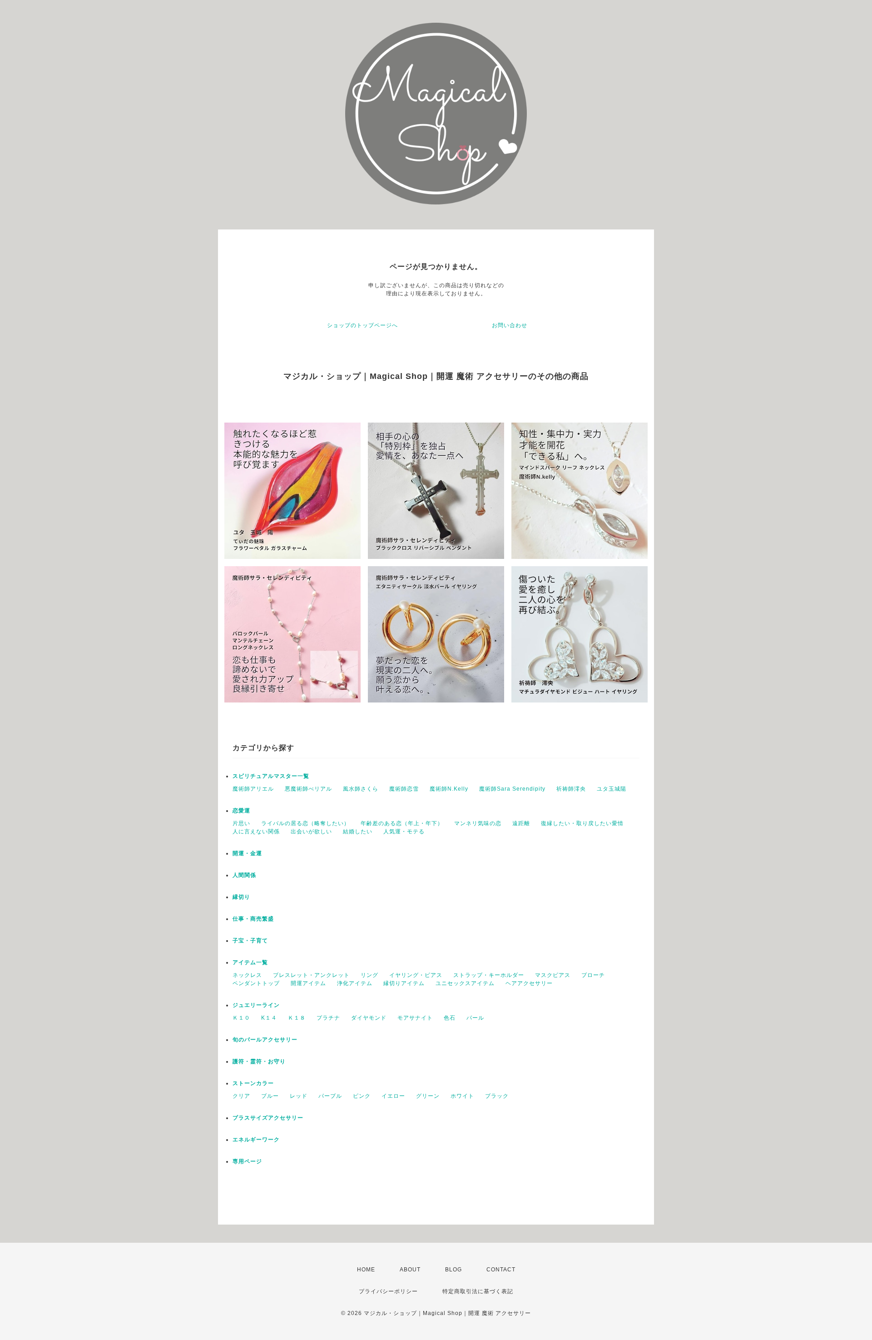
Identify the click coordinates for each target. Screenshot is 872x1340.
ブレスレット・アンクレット (311, 975)
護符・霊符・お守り (259, 1061)
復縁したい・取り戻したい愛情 (582, 823)
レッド (298, 1096)
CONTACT (500, 1269)
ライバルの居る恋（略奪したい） (305, 823)
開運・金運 (247, 853)
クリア (241, 1096)
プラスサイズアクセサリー (268, 1118)
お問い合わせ (509, 325)
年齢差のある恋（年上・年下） (402, 823)
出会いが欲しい (311, 831)
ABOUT (410, 1269)
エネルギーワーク (256, 1139)
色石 (450, 1018)
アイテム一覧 (250, 962)
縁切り (241, 897)
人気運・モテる (404, 831)
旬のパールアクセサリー (265, 1039)
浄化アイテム (354, 983)
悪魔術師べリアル (308, 789)
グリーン (428, 1096)
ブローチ (593, 975)
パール (475, 1018)
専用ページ (247, 1161)
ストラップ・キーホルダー (488, 975)
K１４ (269, 1018)
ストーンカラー (253, 1083)
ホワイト (462, 1096)
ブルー (270, 1096)
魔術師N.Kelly (449, 789)
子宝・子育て (250, 940)
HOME (366, 1269)
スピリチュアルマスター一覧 (271, 776)
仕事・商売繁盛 (253, 919)
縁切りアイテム (404, 983)
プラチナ (328, 1018)
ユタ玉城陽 (611, 789)
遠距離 (521, 823)
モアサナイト (415, 1018)
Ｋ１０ (241, 1018)
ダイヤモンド (368, 1018)
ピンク (362, 1096)
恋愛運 (241, 810)
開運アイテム (308, 983)
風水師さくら (360, 789)
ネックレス (247, 975)
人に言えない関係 (256, 831)
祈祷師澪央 (571, 789)
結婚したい (357, 831)
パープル (330, 1096)
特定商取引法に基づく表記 (477, 1291)
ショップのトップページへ (362, 325)
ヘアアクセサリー (529, 983)
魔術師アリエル (253, 789)
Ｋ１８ (297, 1018)
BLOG (453, 1269)
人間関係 (244, 875)
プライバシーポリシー (388, 1291)
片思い (241, 823)
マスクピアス (552, 975)
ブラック (497, 1096)
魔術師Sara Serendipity (512, 789)
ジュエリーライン (256, 1005)
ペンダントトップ (256, 983)
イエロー (393, 1096)
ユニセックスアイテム (465, 983)
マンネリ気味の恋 (477, 823)
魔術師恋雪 (404, 789)
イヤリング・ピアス (415, 975)
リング (369, 975)
